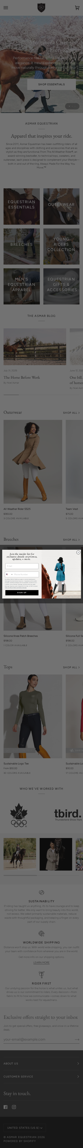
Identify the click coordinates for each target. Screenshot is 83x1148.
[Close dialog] (78, 552)
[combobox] (9, 574)
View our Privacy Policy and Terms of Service (16, 587)
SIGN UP (22, 593)
